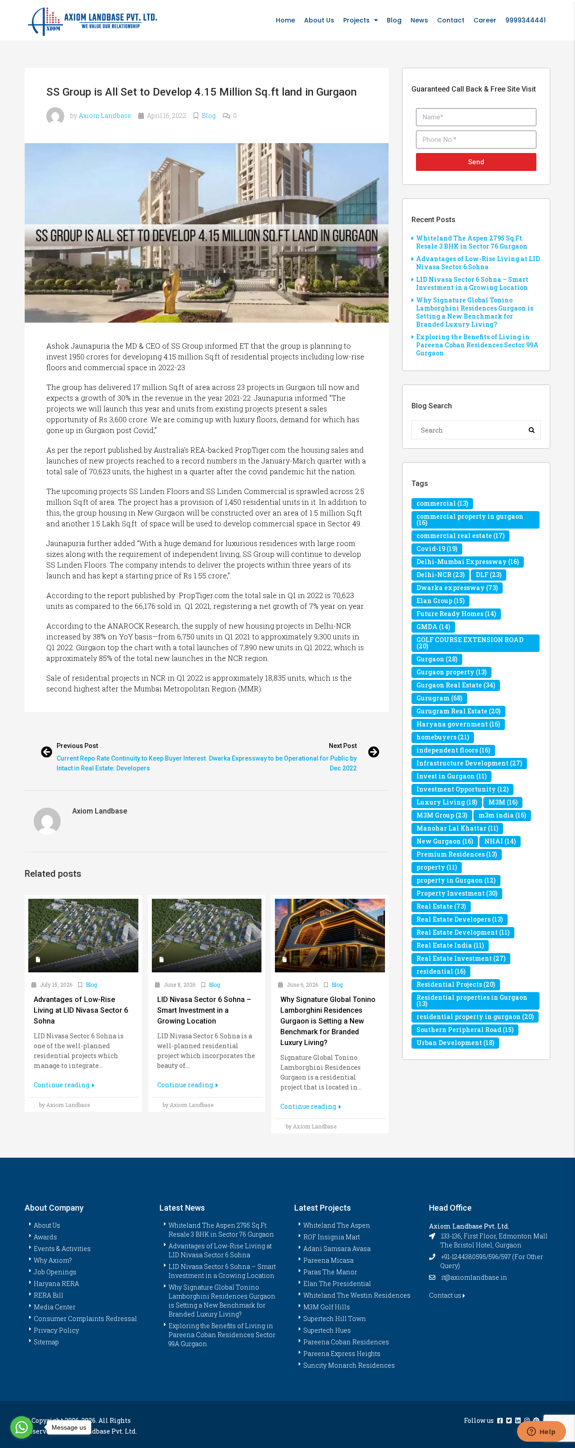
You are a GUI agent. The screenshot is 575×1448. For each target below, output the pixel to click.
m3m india (502, 815)
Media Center (54, 1307)
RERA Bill (48, 1295)
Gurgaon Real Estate (455, 685)
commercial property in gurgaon (469, 519)
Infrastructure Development (469, 763)
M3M (503, 802)
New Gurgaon (444, 841)
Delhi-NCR (440, 574)
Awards (45, 1237)
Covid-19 (436, 548)
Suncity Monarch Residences (349, 1365)
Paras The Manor (330, 1272)
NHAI (500, 841)
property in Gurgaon (455, 880)
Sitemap (46, 1342)
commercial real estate (460, 535)
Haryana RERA (56, 1283)
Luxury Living (446, 802)
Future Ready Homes (456, 613)
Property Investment (456, 893)
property (436, 867)
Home (285, 20)
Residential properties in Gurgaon (471, 1000)
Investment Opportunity (462, 789)
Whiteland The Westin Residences (357, 1295)
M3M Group (441, 815)
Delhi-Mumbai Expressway (467, 561)
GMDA (433, 626)
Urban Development (455, 1042)
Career (484, 20)
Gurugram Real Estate (458, 711)
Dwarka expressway (457, 587)
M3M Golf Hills (326, 1307)
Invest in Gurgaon (451, 776)
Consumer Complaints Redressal (85, 1318)
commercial (442, 503)
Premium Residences (456, 854)
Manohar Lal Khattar (457, 828)
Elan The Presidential (337, 1283)
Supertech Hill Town (334, 1318)
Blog (394, 20)
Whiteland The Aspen (336, 1225)
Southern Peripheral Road (464, 1029)
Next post (343, 745)
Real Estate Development (462, 932)
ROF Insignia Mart (331, 1237)
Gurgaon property (451, 672)
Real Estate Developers (459, 919)
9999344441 (525, 20)
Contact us (446, 1295)
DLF (488, 574)
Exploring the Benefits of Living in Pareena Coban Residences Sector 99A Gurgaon (477, 344)
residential (440, 971)
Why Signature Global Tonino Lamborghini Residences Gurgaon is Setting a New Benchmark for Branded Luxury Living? (474, 312)
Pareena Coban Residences (346, 1342)
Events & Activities (62, 1248)
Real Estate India (450, 945)
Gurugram (439, 698)
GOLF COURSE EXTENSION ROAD (469, 642)
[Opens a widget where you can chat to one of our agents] (541, 1432)
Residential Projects (455, 984)
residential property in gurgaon (475, 1016)
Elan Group (440, 600)
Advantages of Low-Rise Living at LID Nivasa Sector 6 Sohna (478, 262)
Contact (450, 20)
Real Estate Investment (460, 958)
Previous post (77, 745)
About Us (319, 20)
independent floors (453, 750)
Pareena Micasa (328, 1260)
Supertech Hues (327, 1330)
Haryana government (458, 724)
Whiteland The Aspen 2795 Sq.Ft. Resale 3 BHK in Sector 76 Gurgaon (471, 242)
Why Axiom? (53, 1260)
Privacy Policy (56, 1330)
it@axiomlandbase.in (474, 1277)
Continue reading (62, 1085)
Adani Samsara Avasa (337, 1248)
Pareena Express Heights (341, 1353)
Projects (356, 20)
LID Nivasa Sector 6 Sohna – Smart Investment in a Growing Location (472, 283)
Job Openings (55, 1272)
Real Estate (441, 906)
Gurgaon (436, 659)
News (419, 20)
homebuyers (442, 737)
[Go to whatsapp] (21, 1427)
